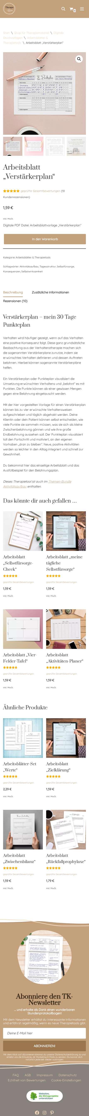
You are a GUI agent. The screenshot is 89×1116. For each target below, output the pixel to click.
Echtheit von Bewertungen (27, 1080)
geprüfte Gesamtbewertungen (40, 190)
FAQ (16, 1075)
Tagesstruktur (48, 266)
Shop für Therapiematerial (31, 33)
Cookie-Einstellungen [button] (66, 1080)
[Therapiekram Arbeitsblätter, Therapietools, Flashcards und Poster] (9, 8)
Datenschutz (68, 1075)
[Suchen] (63, 9)
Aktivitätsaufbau (29, 266)
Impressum (45, 1075)
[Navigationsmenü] (82, 8)
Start (6, 33)
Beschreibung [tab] (13, 292)
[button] (79, 59)
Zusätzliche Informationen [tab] (50, 292)
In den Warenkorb (45, 239)
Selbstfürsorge (65, 266)
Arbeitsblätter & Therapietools (33, 257)
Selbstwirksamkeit (32, 271)
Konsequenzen (11, 271)
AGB (28, 1075)
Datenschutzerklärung (66, 1054)
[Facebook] (37, 1112)
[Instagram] (44, 1112)
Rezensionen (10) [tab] (15, 301)
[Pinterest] (51, 1112)
